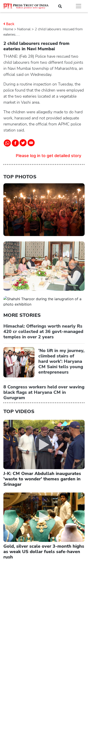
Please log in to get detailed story (48, 155)
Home (8, 29)
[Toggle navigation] (78, 6)
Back (10, 24)
